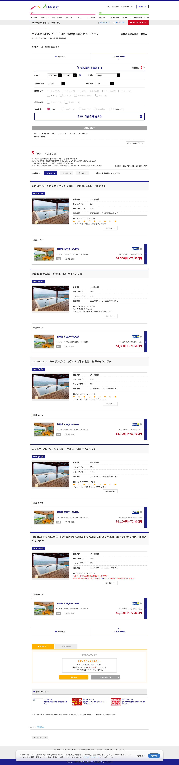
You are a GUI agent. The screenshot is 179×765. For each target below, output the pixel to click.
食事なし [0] (70, 109)
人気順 (49, 173)
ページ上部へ (38, 738)
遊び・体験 (91, 17)
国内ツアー (44, 17)
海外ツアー (103, 17)
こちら (102, 578)
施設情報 (62, 56)
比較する (74, 677)
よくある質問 (120, 23)
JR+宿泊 (33, 17)
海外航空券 (115, 17)
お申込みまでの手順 (112, 7)
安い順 (65, 173)
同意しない (141, 756)
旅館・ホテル (57, 17)
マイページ (142, 7)
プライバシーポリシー (91, 757)
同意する (154, 756)
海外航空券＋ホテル (141, 17)
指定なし (54, 109)
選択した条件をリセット (135, 143)
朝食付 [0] (86, 109)
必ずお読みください (139, 22)
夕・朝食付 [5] (118, 109)
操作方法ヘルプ (105, 23)
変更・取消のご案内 (127, 7)
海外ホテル (126, 17)
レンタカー (80, 17)
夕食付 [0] (101, 109)
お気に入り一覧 (105, 677)
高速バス (69, 17)
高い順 (81, 173)
